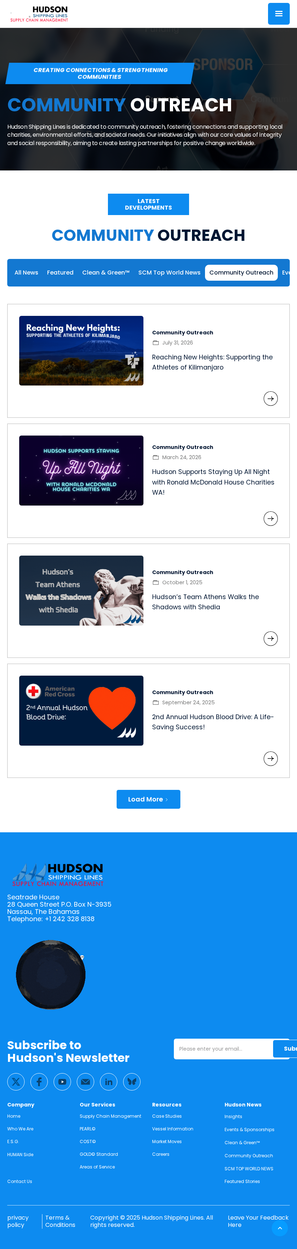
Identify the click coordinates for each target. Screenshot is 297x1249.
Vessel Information (172, 1129)
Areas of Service (97, 1167)
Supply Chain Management (110, 1116)
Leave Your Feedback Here (258, 1221)
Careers (161, 1154)
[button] (279, 14)
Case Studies (167, 1116)
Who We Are (20, 1129)
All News (26, 272)
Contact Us (19, 1181)
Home (13, 1116)
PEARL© (88, 1129)
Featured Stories (242, 1181)
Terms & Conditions (60, 1221)
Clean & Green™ (106, 272)
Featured (60, 272)
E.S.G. (13, 1141)
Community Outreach (241, 272)
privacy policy (18, 1221)
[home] (39, 13)
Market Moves (167, 1141)
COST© (88, 1141)
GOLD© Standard (99, 1154)
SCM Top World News (169, 272)
